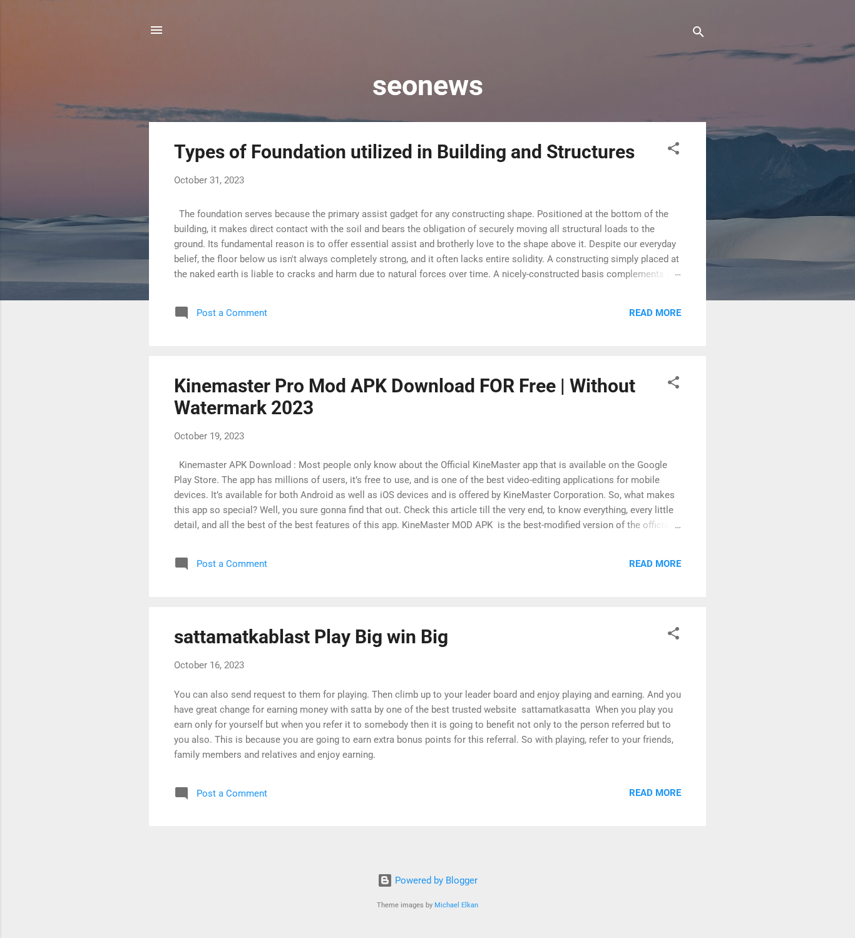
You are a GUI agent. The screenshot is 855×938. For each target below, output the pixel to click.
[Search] (698, 34)
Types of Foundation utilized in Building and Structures (404, 152)
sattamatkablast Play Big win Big (311, 637)
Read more (655, 313)
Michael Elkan (456, 905)
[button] (673, 150)
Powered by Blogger (435, 880)
